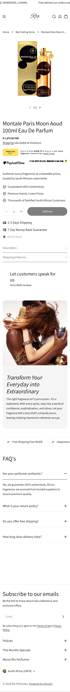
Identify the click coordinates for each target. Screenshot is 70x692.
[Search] (54, 16)
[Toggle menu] (4, 16)
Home (6, 32)
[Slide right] (40, 107)
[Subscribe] (63, 616)
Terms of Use (44, 625)
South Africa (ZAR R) (20, 671)
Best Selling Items (25, 32)
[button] (35, 248)
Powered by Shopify (41, 684)
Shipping (8, 143)
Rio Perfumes (20, 684)
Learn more (48, 153)
